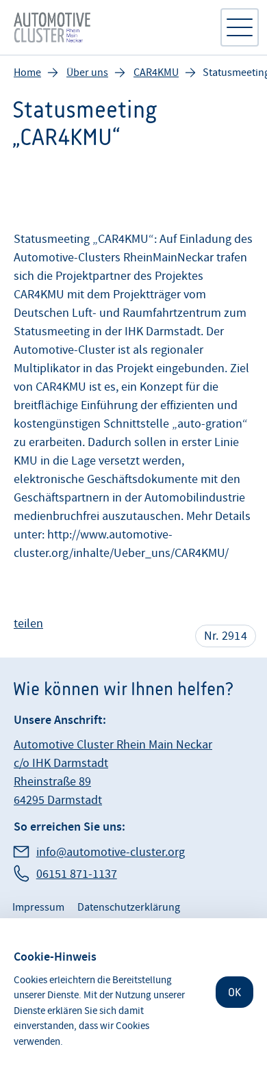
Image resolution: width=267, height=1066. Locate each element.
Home (27, 72)
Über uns (87, 72)
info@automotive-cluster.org (110, 852)
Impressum (38, 907)
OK (234, 992)
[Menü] (239, 27)
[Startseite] (109, 27)
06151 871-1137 (76, 874)
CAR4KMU (156, 72)
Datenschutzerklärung (128, 907)
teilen (28, 624)
